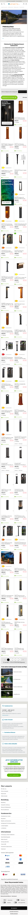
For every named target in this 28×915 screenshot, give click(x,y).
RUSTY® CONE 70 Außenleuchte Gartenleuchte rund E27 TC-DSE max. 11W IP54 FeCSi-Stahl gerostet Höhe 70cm (7, 649)
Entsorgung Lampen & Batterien (7, 834)
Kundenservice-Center (5, 816)
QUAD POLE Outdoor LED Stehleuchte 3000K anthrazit (20, 198)
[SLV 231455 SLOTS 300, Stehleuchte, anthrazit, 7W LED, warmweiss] (7, 610)
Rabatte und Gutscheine (6, 820)
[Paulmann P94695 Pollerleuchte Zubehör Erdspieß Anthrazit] (20, 159)
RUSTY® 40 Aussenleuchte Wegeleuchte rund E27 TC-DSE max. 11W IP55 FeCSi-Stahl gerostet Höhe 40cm (20, 411)
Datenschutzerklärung (6, 896)
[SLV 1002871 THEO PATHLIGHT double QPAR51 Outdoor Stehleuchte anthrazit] (7, 265)
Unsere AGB (3, 844)
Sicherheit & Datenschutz (6, 846)
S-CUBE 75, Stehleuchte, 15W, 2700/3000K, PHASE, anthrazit (20, 331)
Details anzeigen (14, 913)
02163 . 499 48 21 (8, 710)
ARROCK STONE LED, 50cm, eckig (20, 623)
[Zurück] (5, 659)
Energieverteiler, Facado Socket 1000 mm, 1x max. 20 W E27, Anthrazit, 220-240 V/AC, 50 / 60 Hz (20, 437)
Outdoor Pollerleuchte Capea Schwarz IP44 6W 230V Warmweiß (6, 543)
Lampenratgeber (4, 825)
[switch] (4, 900)
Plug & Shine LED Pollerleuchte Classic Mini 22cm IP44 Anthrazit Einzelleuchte (7, 358)
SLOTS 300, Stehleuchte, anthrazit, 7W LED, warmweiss (7, 623)
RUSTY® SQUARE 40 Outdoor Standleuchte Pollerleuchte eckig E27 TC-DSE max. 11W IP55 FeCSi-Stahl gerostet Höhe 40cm (21, 118)
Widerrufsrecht (4, 839)
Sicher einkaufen (4, 791)
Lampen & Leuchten (4, 7)
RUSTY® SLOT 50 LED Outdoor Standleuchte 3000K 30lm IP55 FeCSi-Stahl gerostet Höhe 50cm (7, 225)
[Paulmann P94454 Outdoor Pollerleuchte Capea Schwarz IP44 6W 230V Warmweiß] (7, 531)
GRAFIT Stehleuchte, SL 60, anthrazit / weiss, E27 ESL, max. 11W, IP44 (20, 596)
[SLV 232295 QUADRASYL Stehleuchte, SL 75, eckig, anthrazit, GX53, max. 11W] (7, 292)
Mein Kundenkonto (5, 809)
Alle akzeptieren (14, 908)
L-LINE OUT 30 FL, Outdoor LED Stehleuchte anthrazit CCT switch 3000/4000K (20, 278)
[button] (20, 106)
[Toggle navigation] (2, 4)
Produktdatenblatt (8, 167)
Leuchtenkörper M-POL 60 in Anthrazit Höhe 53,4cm (6, 517)
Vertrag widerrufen (5, 841)
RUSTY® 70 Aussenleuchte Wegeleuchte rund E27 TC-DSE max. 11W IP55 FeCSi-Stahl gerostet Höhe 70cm (20, 569)
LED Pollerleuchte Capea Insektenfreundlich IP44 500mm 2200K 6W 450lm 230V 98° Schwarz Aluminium (7, 251)
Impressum (3, 848)
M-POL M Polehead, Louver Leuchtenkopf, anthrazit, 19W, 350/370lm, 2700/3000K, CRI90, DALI (20, 517)
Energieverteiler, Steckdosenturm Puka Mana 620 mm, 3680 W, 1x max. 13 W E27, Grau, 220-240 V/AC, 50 (20, 464)
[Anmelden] (24, 4)
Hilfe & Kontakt (4, 796)
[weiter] (23, 659)
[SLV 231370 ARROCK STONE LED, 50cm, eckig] (20, 610)
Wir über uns (3, 788)
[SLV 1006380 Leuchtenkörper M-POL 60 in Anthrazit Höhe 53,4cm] (7, 504)
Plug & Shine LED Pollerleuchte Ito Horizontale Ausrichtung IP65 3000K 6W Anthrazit (21, 543)
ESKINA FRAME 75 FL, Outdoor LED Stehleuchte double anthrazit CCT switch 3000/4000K (7, 171)
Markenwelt (3, 793)
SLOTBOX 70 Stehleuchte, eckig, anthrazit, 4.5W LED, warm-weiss (7, 438)
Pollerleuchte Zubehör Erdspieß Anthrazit (20, 171)
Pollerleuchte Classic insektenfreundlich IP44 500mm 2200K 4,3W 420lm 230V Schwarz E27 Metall (20, 358)
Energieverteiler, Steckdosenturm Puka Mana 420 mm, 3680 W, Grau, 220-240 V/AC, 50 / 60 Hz (7, 464)
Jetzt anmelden (14, 775)
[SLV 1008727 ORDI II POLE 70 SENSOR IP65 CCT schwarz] (20, 372)
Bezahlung (3, 802)
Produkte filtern (8, 97)
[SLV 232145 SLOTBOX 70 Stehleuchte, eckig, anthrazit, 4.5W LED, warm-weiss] (7, 425)
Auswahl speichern (14, 911)
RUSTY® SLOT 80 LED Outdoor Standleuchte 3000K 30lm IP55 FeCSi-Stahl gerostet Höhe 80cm (7, 331)
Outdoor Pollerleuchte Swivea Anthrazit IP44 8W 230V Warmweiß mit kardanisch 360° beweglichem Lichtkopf (7, 411)
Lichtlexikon (3, 828)
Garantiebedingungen (5, 837)
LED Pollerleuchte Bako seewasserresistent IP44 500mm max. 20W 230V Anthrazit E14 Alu (19, 490)
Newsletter (3, 818)
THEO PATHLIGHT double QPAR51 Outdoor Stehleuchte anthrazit (7, 278)
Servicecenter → (5, 715)
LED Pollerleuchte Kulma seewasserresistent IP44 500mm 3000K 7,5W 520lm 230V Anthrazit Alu (7, 385)
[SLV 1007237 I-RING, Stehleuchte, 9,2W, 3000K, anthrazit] (7, 478)
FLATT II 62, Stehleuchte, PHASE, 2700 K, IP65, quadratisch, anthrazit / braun (20, 251)
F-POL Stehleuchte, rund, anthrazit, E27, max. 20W (19, 649)
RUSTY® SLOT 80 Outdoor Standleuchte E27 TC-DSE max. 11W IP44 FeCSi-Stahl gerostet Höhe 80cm (20, 145)
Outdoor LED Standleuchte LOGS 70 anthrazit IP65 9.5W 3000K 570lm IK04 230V (21, 225)
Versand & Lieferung (5, 804)
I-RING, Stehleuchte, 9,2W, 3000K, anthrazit (6, 490)
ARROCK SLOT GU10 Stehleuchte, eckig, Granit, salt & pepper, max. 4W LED (7, 596)
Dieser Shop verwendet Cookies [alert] (14, 882)
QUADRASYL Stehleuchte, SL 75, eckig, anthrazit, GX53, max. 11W (7, 304)
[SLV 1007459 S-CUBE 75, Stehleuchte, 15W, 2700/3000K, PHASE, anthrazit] (20, 319)
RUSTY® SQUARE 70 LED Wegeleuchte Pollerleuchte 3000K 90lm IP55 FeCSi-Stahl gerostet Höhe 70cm (6, 570)
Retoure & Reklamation (6, 807)
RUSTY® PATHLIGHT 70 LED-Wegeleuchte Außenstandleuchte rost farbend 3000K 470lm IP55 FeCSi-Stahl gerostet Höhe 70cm (21, 305)
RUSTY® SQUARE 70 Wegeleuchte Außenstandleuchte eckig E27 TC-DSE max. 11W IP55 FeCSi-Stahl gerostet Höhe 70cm (7, 145)
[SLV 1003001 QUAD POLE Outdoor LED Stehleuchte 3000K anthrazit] (20, 185)
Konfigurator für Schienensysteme (8, 823)
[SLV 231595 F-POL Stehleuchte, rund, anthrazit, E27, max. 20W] (20, 637)
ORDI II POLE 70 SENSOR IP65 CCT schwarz (20, 385)
